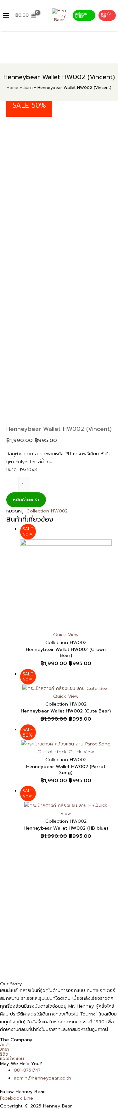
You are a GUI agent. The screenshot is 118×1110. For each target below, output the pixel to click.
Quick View (66, 634)
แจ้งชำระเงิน (12, 1058)
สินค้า (5, 1044)
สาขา (4, 1049)
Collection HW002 (47, 510)
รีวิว (4, 1054)
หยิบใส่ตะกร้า (26, 499)
